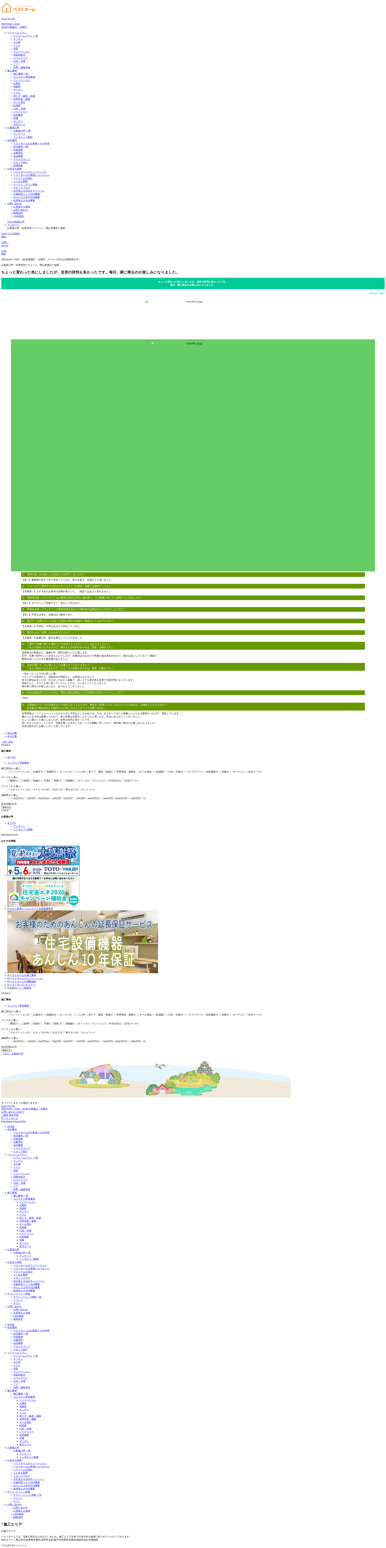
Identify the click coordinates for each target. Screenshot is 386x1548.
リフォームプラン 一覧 (25, 36)
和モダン (72, 789)
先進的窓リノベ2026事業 (26, 194)
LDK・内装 (19, 61)
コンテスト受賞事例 (24, 77)
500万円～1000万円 (88, 798)
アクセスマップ (21, 159)
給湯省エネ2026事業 (24, 200)
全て (11, 757)
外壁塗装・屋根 (21, 99)
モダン (57, 789)
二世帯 (25, 780)
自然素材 (18, 115)
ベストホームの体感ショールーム (31, 175)
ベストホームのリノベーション (30, 172)
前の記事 (12, 733)
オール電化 (19, 102)
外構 (15, 118)
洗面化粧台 (19, 55)
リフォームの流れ (23, 178)
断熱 (13, 780)
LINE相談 (18, 216)
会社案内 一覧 (20, 146)
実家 (58, 780)
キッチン (18, 39)
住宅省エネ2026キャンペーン (29, 191)
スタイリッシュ (20, 789)
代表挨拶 (18, 150)
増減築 (70, 780)
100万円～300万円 (38, 798)
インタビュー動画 (23, 137)
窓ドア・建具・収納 (24, 96)
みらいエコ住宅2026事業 (26, 197)
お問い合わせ (14, 203)
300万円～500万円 (62, 798)
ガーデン (18, 121)
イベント (18, 1300)
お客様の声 (13, 127)
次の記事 (12, 736)
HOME (10, 1126)
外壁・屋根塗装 (21, 67)
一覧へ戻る (7, 742)
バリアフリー (20, 112)
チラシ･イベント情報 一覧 (27, 1297)
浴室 (15, 48)
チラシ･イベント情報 (18, 1294)
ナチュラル (41, 789)
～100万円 (17, 798)
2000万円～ (138, 798)
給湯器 (17, 105)
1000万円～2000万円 (115, 798)
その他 (17, 42)
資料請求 (18, 213)
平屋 (47, 780)
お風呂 (17, 83)
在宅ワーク (19, 124)
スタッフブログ (21, 187)
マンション (99, 780)
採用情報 (18, 165)
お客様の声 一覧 (22, 131)
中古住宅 (115, 780)
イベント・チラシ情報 (25, 184)
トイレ (17, 45)
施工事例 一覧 (20, 74)
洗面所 (17, 86)
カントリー (88, 789)
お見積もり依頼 (21, 206)
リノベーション (21, 51)
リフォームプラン (17, 32)
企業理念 (18, 153)
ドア (15, 64)
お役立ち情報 (14, 168)
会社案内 (12, 140)
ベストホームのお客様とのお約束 (31, 143)
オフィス (83, 780)
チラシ (17, 1303)
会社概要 (18, 156)
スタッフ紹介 (20, 162)
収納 (36, 780)
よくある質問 (20, 181)
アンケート (19, 134)
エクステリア (20, 58)
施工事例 (12, 70)
